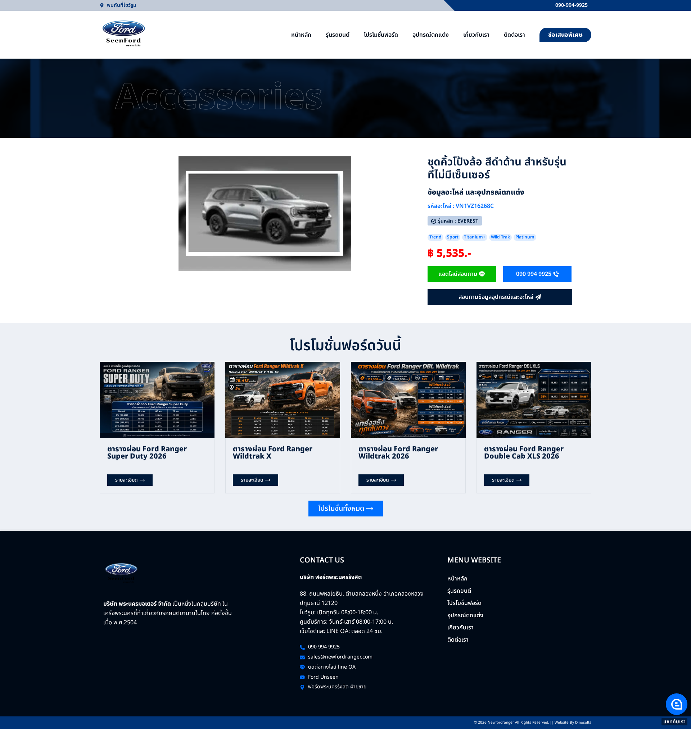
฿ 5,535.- (449, 253)
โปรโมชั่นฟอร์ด (381, 35)
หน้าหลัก (301, 35)
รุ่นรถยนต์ (337, 35)
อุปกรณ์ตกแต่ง (430, 35)
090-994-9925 (571, 5)
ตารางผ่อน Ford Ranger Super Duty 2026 (147, 453)
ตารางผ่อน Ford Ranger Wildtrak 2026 (398, 453)
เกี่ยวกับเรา (476, 35)
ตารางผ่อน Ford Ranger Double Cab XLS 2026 (524, 453)
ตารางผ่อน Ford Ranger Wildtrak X (272, 453)
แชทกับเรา (674, 721)
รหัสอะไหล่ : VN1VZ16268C (461, 206)
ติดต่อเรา (514, 35)
